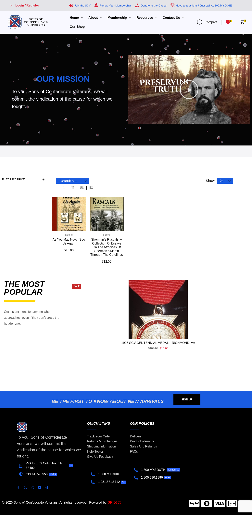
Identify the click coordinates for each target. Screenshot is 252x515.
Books (69, 234)
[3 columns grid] (72, 187)
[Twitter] (25, 487)
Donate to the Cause (154, 5)
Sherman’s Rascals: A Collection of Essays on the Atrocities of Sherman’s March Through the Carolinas (106, 247)
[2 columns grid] (63, 187)
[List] (91, 187)
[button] (24, 5)
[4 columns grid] (81, 187)
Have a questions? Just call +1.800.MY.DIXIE (204, 5)
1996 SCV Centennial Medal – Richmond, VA (158, 343)
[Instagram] (32, 487)
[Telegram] (46, 487)
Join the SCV (82, 5)
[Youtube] (39, 487)
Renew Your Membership (115, 5)
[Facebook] (18, 487)
